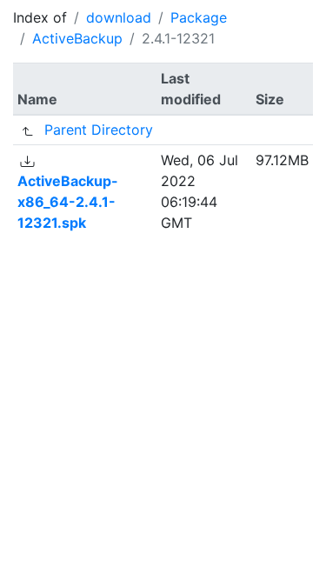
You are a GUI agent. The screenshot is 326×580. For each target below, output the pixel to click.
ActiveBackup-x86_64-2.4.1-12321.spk (67, 201)
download (118, 17)
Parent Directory (98, 129)
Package (198, 17)
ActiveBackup (77, 38)
